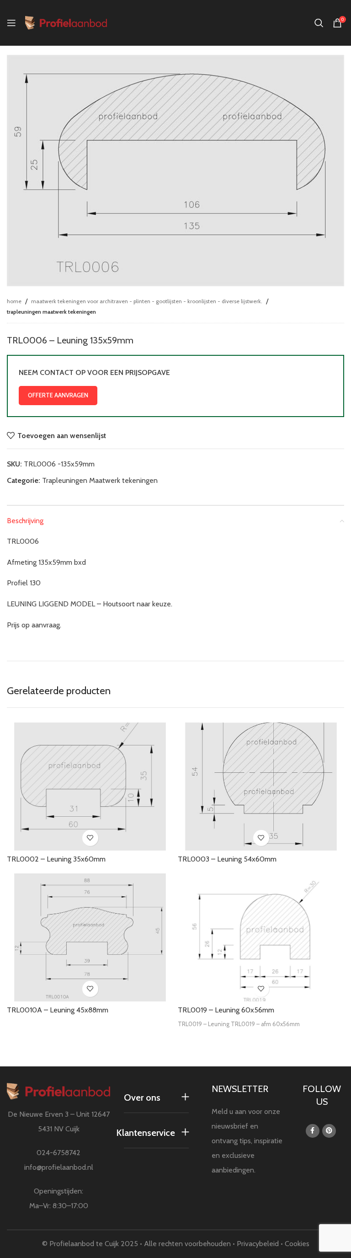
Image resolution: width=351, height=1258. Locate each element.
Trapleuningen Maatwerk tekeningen (51, 311)
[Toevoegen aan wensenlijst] (90, 838)
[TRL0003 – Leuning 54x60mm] (261, 786)
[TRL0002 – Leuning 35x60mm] (90, 786)
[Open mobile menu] (11, 23)
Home (14, 301)
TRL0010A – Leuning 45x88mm (57, 1010)
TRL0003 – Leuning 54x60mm (227, 859)
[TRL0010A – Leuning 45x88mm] (90, 937)
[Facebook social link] (312, 1131)
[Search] (319, 23)
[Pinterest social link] (329, 1131)
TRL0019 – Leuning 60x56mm (226, 1010)
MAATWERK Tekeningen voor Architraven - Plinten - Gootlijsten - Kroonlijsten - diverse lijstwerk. (146, 301)
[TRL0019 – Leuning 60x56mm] (261, 937)
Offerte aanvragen (58, 395)
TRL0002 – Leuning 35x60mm (56, 859)
